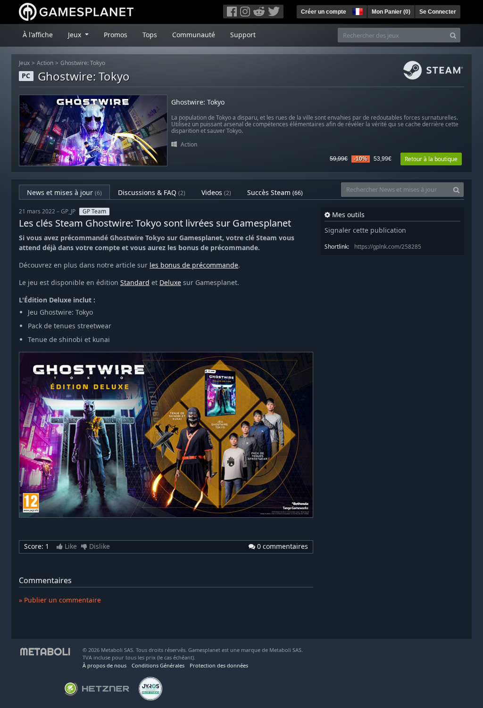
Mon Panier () (391, 11)
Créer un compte (323, 11)
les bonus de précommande (194, 264)
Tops (149, 34)
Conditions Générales (158, 665)
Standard (135, 282)
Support (243, 34)
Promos (115, 34)
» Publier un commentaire (60, 599)
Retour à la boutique (431, 159)
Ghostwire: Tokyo (82, 62)
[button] (356, 10)
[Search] (453, 35)
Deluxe (170, 282)
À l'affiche (38, 34)
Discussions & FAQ (151, 192)
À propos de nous (104, 665)
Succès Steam (275, 192)
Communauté (193, 34)
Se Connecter (437, 11)
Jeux (24, 62)
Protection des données (219, 665)
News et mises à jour (64, 192)
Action (45, 62)
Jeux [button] (75, 34)
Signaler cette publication (365, 230)
